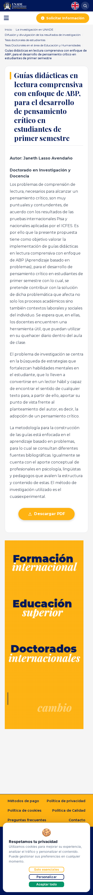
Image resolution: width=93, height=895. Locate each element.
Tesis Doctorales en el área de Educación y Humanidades (43, 45)
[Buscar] (85, 6)
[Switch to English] (75, 5)
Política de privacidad (66, 801)
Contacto (77, 820)
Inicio (8, 29)
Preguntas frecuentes (27, 820)
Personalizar (46, 877)
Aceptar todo (46, 884)
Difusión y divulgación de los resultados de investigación (43, 35)
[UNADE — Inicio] (15, 6)
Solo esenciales (46, 869)
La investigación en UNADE (34, 29)
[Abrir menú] (6, 18)
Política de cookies (24, 810)
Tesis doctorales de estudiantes (25, 40)
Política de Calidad (68, 810)
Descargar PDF (49, 513)
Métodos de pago (23, 801)
